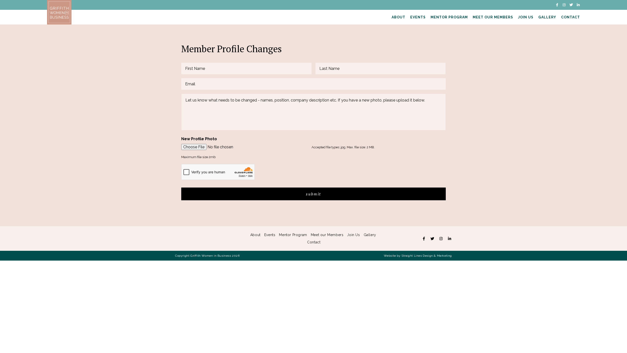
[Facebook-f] (557, 5)
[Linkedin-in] (578, 5)
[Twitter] (571, 5)
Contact (570, 17)
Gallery (547, 17)
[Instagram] (564, 5)
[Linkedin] (449, 238)
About (398, 17)
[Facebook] (423, 238)
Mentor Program (449, 17)
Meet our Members (493, 17)
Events (418, 17)
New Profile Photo (199, 139)
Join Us (525, 17)
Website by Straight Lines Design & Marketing (418, 255)
